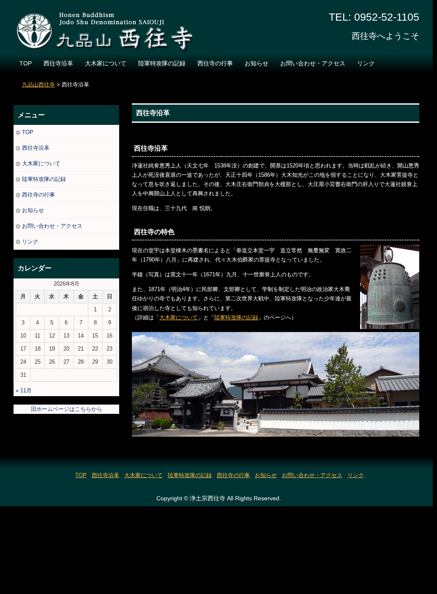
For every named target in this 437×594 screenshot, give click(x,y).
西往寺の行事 (215, 63)
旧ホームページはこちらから (66, 409)
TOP (25, 63)
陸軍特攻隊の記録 (162, 63)
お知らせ (256, 63)
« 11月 (24, 390)
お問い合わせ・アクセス (312, 63)
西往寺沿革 (58, 63)
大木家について (105, 63)
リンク (366, 63)
